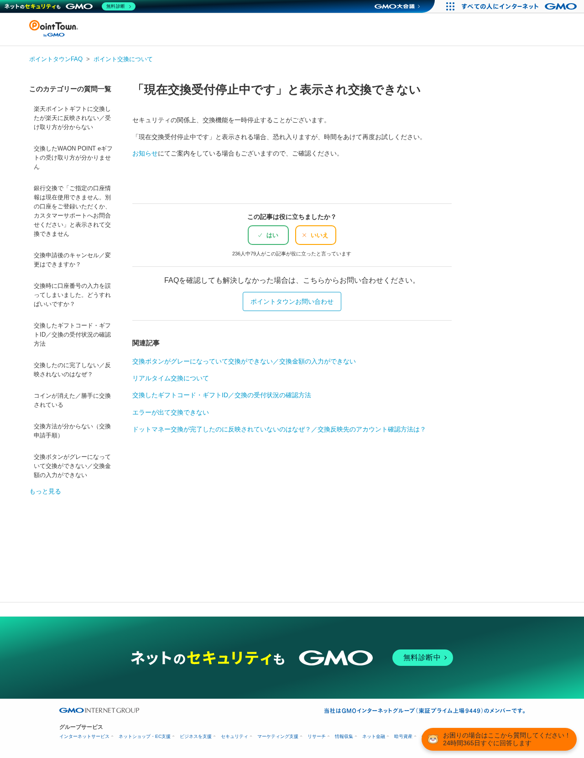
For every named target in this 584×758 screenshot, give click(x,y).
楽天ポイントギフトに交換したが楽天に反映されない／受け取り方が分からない (72, 118)
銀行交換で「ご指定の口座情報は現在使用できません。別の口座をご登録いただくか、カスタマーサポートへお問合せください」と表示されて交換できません (72, 211)
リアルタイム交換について (170, 378)
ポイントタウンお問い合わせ (292, 301)
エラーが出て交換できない (170, 412)
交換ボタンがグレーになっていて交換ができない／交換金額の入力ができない (72, 466)
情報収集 (344, 736)
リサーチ (317, 736)
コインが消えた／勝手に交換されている (72, 400)
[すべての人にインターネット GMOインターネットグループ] (520, 6)
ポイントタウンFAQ (56, 59)
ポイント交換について (123, 59)
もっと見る (45, 491)
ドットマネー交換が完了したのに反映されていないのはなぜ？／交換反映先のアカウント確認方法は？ (279, 429)
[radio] (268, 235)
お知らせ (145, 153)
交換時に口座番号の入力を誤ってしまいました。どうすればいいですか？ (72, 295)
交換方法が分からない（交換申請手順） (72, 431)
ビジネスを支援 (196, 736)
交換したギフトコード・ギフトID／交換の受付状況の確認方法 (72, 334)
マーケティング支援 (277, 736)
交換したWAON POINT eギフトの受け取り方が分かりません (73, 157)
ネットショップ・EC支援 (145, 736)
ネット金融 (373, 736)
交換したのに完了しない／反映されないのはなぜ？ (72, 370)
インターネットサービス (84, 736)
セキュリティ (234, 736)
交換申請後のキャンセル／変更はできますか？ (72, 260)
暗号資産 (403, 736)
